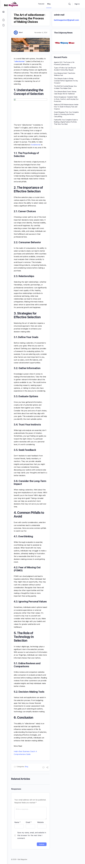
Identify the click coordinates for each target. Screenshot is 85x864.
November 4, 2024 (41, 32)
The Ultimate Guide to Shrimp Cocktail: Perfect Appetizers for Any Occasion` (66, 81)
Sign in (77, 4)
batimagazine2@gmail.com (66, 20)
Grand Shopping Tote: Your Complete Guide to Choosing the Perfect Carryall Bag (66, 114)
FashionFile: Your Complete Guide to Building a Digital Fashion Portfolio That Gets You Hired (66, 122)
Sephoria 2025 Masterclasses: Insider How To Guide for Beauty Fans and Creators (66, 107)
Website (40, 822)
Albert (21, 32)
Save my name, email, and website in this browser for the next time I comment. (31, 835)
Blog (26, 766)
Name (17, 822)
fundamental (35, 145)
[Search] (69, 4)
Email (29, 822)
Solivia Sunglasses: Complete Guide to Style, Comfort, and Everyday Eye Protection (66, 99)
